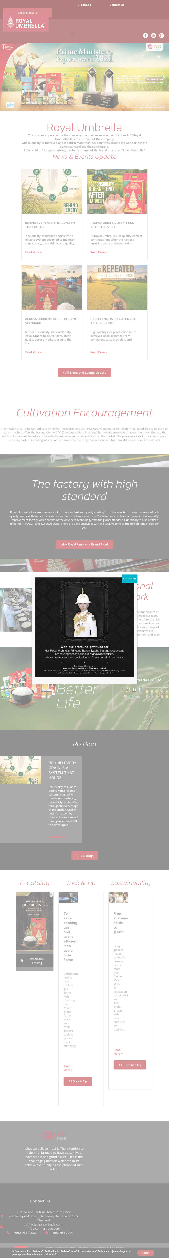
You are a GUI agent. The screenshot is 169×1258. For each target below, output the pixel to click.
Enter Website (129, 578)
